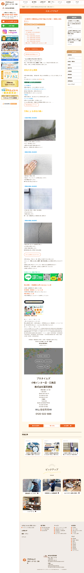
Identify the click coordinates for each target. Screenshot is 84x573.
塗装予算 (74, 543)
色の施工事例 (44, 530)
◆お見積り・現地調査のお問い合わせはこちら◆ (35, 43)
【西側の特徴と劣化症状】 (34, 39)
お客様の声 (43, 2)
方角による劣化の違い (30, 34)
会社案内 (68, 2)
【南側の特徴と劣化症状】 (34, 37)
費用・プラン (51, 2)
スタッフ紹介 (75, 529)
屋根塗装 (74, 545)
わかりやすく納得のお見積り (61, 533)
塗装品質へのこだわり (59, 529)
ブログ (77, 2)
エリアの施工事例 (45, 529)
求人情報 (74, 532)
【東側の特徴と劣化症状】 (34, 41)
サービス (56, 525)
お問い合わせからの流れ (77, 530)
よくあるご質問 (76, 533)
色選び (74, 541)
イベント (60, 2)
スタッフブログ (76, 550)
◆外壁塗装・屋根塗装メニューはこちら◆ (33, 290)
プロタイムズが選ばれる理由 (28, 527)
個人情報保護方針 (64, 569)
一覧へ (52, 425)
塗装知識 (74, 547)
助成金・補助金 (76, 540)
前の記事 (37, 425)
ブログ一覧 (48, 361)
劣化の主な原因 (28, 30)
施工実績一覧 (39, 361)
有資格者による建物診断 (60, 530)
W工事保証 (57, 532)
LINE (47, 366)
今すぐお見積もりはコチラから (32, 254)
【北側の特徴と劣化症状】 (33, 35)
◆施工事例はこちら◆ (29, 293)
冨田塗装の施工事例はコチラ (32, 54)
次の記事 (66, 425)
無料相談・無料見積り (43, 356)
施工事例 (34, 2)
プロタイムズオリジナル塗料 (61, 527)
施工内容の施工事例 (46, 527)
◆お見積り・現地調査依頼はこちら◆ (34, 49)
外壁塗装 (74, 544)
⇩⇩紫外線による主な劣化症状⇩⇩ (33, 32)
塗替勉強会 (75, 548)
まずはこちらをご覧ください (29, 525)
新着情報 (74, 538)
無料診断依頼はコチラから (31, 104)
